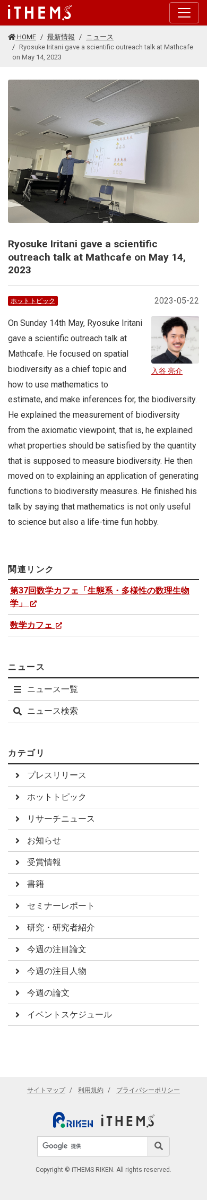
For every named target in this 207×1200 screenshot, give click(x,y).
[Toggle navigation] (184, 12)
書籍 (35, 884)
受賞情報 (44, 862)
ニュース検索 (52, 711)
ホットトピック (33, 301)
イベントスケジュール (69, 1014)
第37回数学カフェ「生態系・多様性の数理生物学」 (99, 596)
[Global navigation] (40, 12)
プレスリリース (57, 775)
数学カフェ (31, 625)
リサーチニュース (61, 819)
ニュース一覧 (52, 689)
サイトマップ (46, 1090)
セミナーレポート (61, 906)
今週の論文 (48, 993)
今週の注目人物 (57, 971)
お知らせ (44, 840)
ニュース (100, 37)
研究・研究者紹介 (61, 927)
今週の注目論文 (57, 949)
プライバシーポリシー (148, 1090)
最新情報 (61, 37)
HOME (25, 37)
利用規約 (91, 1090)
